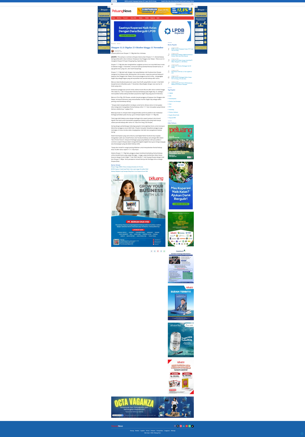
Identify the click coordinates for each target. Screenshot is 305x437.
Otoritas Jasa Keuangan (175, 101)
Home (113, 18)
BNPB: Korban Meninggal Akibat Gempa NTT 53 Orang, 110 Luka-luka (181, 78)
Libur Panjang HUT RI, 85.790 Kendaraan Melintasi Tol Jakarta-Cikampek (181, 83)
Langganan (167, 430)
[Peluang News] (122, 11)
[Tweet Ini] (155, 251)
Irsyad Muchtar (118, 50)
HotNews (119, 18)
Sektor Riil (133, 18)
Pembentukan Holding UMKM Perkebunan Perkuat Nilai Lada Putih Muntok (182, 55)
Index (158, 18)
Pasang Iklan (160, 430)
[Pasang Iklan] (138, 210)
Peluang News (157, 433)
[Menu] (112, 4)
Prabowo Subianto (173, 112)
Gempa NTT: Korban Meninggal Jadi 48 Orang (181, 66)
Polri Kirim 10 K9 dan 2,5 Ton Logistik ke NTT (181, 72)
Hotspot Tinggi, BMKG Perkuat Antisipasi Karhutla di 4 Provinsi (127, 166)
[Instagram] (181, 426)
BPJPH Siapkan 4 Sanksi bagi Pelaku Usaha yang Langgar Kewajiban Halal (129, 169)
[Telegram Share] (161, 251)
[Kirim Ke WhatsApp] (164, 251)
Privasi (147, 430)
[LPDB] (181, 185)
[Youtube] (186, 426)
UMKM (171, 93)
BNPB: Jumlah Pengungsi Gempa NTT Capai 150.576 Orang (182, 49)
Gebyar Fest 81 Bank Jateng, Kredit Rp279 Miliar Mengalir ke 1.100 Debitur (181, 61)
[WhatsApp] (189, 426)
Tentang (132, 430)
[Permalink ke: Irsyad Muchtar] (112, 51)
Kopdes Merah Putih (174, 115)
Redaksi (137, 430)
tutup (109, 6)
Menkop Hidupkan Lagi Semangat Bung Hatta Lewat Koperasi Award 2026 (129, 171)
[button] (192, 4)
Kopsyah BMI (172, 117)
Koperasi (153, 18)
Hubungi (173, 430)
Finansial (125, 18)
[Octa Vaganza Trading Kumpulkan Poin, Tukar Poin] (152, 407)
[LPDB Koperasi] (152, 31)
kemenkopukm (172, 98)
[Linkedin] (183, 426)
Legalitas (142, 430)
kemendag (171, 109)
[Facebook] (175, 426)
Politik (147, 18)
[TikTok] (192, 426)
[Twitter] (178, 426)
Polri (170, 104)
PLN (170, 106)
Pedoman (153, 430)
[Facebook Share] (151, 251)
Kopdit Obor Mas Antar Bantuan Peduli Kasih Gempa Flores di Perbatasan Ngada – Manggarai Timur (150, 1)
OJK (170, 96)
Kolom (140, 18)
